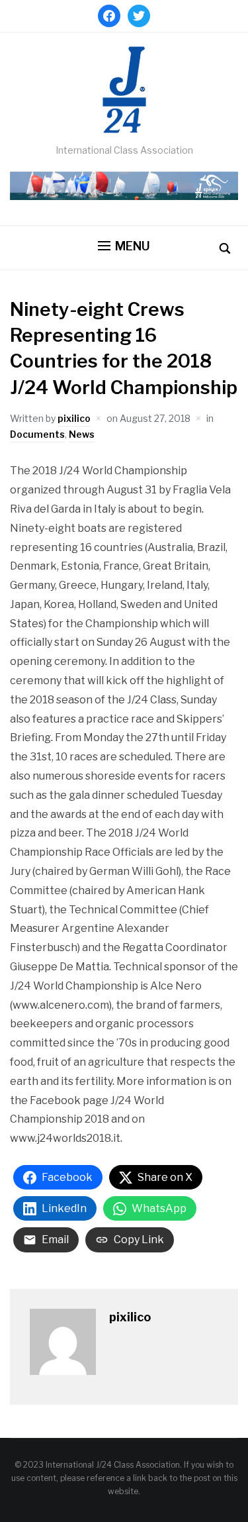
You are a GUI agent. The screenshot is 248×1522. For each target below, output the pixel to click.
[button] (124, 246)
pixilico (74, 418)
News (82, 434)
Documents (37, 434)
